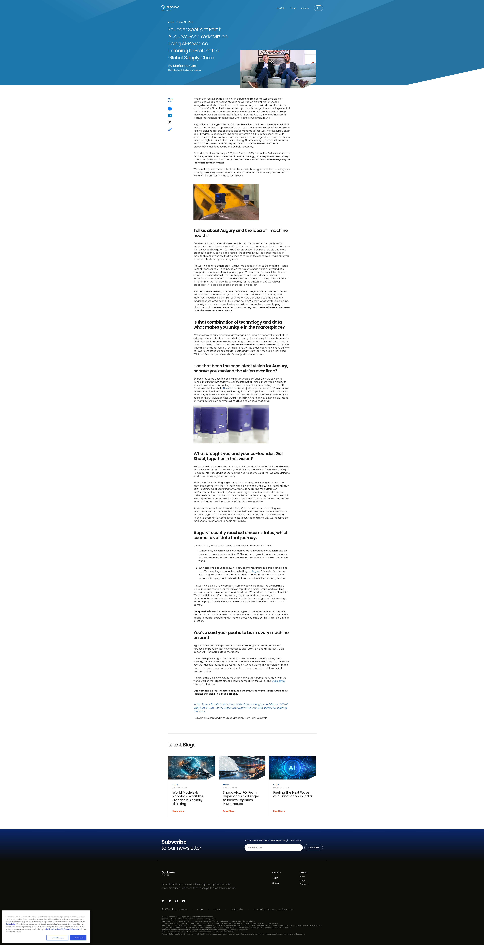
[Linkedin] (170, 115)
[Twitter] (170, 122)
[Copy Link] (170, 129)
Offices (275, 883)
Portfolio (276, 872)
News (302, 876)
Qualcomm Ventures (177, 909)
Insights (304, 872)
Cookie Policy (237, 909)
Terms (200, 909)
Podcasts (304, 884)
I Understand (78, 938)
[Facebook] (170, 109)
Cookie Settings (57, 938)
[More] (170, 136)
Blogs (302, 880)
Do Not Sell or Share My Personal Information (274, 909)
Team (275, 877)
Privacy (217, 909)
